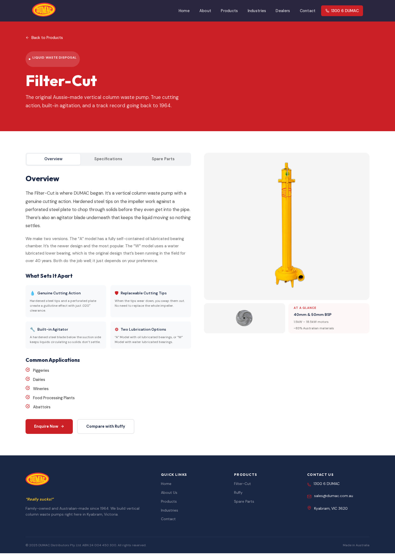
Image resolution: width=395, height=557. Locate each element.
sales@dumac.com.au (333, 496)
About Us (169, 492)
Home (184, 10)
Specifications (108, 158)
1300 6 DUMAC (345, 10)
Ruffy (238, 492)
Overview (53, 158)
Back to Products (47, 37)
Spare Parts (163, 158)
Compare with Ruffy (105, 426)
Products (229, 10)
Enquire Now (46, 426)
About (205, 10)
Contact (308, 10)
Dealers (283, 10)
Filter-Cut (242, 483)
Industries (257, 10)
